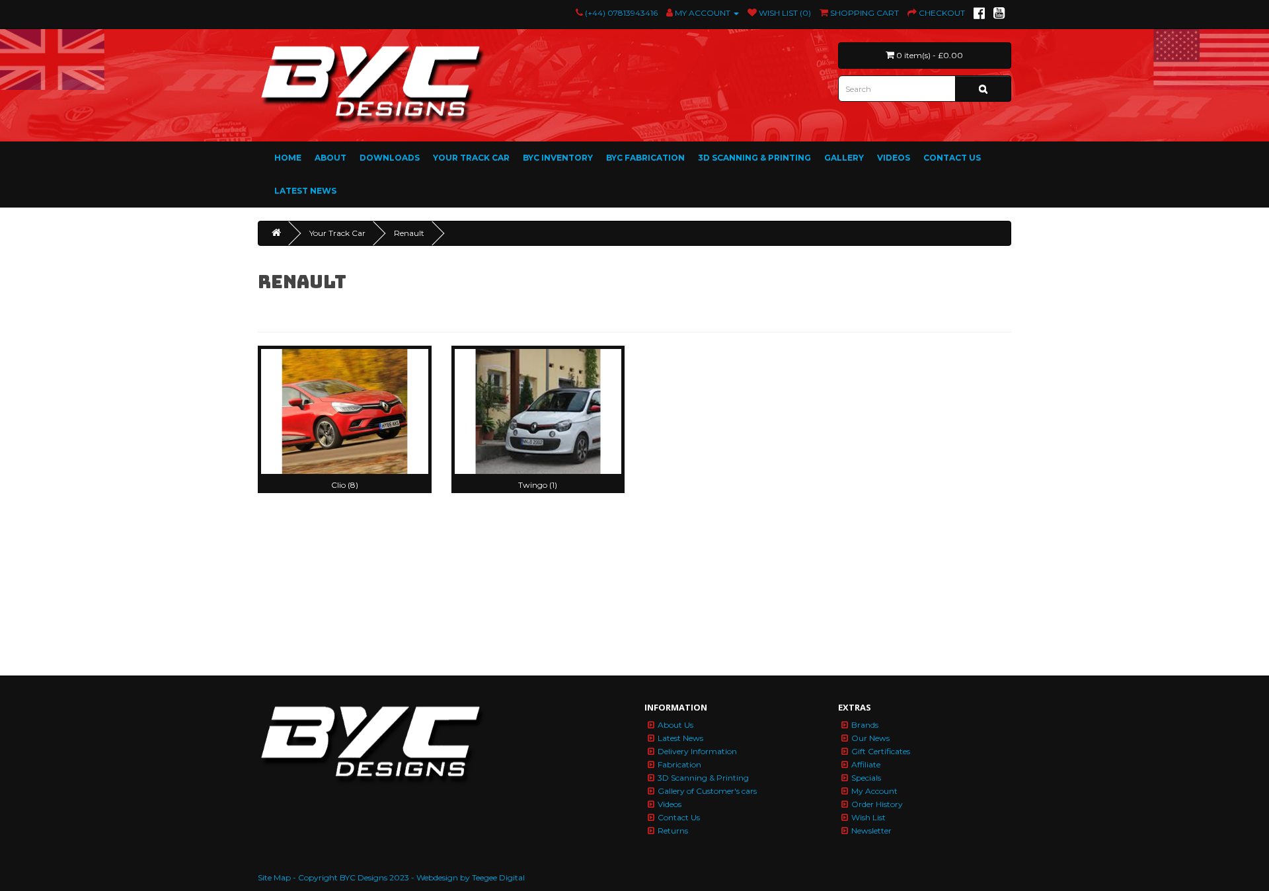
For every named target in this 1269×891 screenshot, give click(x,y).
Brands (864, 725)
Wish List (868, 817)
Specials (866, 778)
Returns (673, 830)
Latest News (305, 191)
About (330, 158)
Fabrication (679, 764)
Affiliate (865, 764)
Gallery (844, 158)
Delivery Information (697, 751)
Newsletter (871, 830)
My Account (874, 791)
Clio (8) (344, 485)
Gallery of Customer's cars (707, 791)
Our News (870, 738)
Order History (877, 804)
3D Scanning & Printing (754, 158)
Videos (893, 158)
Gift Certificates (880, 751)
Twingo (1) (537, 485)
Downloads (390, 158)
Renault (409, 233)
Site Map (274, 877)
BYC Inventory (558, 158)
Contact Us (952, 158)
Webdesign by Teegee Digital (470, 877)
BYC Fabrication (645, 158)
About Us (675, 725)
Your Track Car (471, 158)
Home (287, 158)
